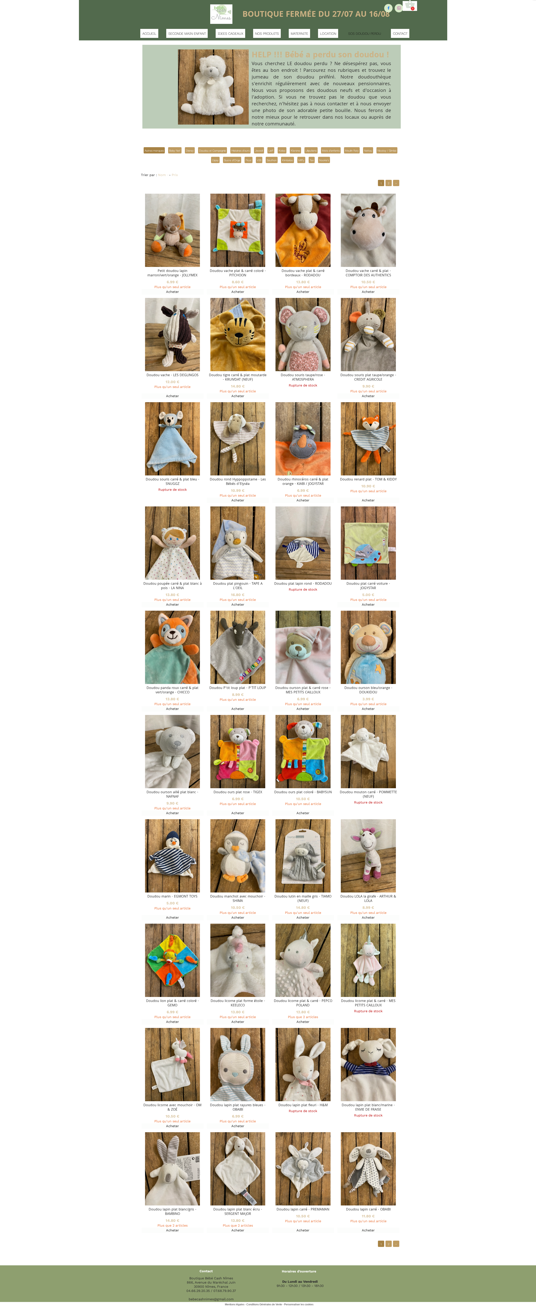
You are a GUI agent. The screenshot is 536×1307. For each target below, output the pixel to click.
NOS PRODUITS (267, 33)
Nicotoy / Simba (387, 150)
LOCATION (328, 33)
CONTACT (400, 33)
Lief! (270, 150)
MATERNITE (299, 33)
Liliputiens (311, 150)
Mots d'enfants (331, 150)
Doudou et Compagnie (212, 150)
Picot (248, 160)
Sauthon (272, 160)
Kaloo (282, 150)
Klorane (295, 150)
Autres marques (154, 150)
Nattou (368, 150)
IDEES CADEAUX (230, 33)
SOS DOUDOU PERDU (364, 33)
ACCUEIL (149, 33)
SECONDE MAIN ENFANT (187, 33)
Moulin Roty (352, 150)
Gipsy (215, 160)
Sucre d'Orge (232, 160)
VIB (259, 160)
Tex (312, 160)
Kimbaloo (287, 160)
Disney (190, 150)
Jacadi (259, 150)
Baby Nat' (174, 150)
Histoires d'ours (240, 150)
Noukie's (324, 160)
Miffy (301, 160)
